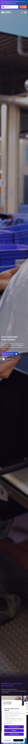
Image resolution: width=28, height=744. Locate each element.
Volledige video (10, 359)
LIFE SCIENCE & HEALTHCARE (7, 703)
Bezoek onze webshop (8, 354)
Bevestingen (23, 6)
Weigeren (14, 730)
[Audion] (6, 12)
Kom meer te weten (8, 723)
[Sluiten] (26, 1)
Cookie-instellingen (14, 734)
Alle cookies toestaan (14, 726)
